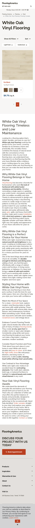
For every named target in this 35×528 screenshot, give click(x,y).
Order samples (19, 403)
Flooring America (7, 14)
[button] (12, 45)
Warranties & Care (9, 476)
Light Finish (7, 45)
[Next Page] (21, 104)
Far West (7, 82)
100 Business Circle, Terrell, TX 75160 (13, 495)
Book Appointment (15, 452)
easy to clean (17, 350)
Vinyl (24, 14)
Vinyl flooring (7, 183)
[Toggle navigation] (31, 6)
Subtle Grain (21, 45)
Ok (17, 521)
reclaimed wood (8, 318)
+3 (20, 90)
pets (8, 212)
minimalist (15, 303)
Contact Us (6, 486)
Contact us (23, 418)
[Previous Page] (14, 104)
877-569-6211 (6, 6)
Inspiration (6, 471)
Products (5, 467)
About (4, 481)
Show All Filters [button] (10, 39)
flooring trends (26, 327)
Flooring (17, 14)
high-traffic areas (11, 352)
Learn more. (14, 518)
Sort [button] (26, 39)
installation (27, 214)
